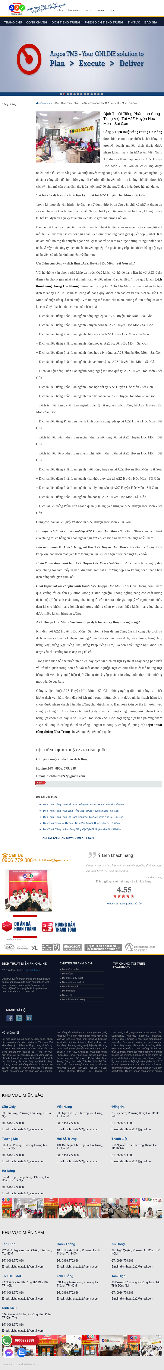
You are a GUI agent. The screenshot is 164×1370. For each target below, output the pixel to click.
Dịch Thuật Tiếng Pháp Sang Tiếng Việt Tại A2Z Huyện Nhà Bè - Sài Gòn (81, 810)
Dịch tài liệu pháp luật (73, 982)
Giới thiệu (58, 10)
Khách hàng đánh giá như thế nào (124, 904)
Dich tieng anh (17, 9)
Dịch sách (67, 973)
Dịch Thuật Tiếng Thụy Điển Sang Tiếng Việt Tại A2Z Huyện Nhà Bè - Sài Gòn (83, 804)
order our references (62, 926)
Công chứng (36, 22)
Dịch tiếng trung (66, 22)
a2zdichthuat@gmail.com (51, 860)
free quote (22, 926)
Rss (112, 10)
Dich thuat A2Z (9, 1364)
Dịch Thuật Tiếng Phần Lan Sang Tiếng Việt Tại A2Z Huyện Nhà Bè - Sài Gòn (83, 817)
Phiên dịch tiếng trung (104, 22)
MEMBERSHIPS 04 (51, 947)
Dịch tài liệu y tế (70, 986)
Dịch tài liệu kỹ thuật (72, 978)
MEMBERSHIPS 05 (72, 947)
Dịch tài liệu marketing (73, 999)
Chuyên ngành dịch (76, 963)
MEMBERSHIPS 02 (23, 947)
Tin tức (134, 22)
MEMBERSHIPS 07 (140, 947)
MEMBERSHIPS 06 (103, 947)
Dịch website (68, 990)
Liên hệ (88, 10)
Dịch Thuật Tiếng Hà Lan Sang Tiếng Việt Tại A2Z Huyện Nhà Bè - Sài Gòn (82, 829)
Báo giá (150, 22)
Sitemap (101, 10)
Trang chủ (13, 22)
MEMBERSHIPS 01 (9, 947)
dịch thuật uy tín (32, 970)
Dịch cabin (67, 995)
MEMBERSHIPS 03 (35, 947)
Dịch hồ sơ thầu (70, 969)
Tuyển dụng (74, 10)
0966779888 (24, 1340)
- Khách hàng (155, 877)
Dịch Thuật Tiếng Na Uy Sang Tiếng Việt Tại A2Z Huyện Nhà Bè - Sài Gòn (81, 823)
